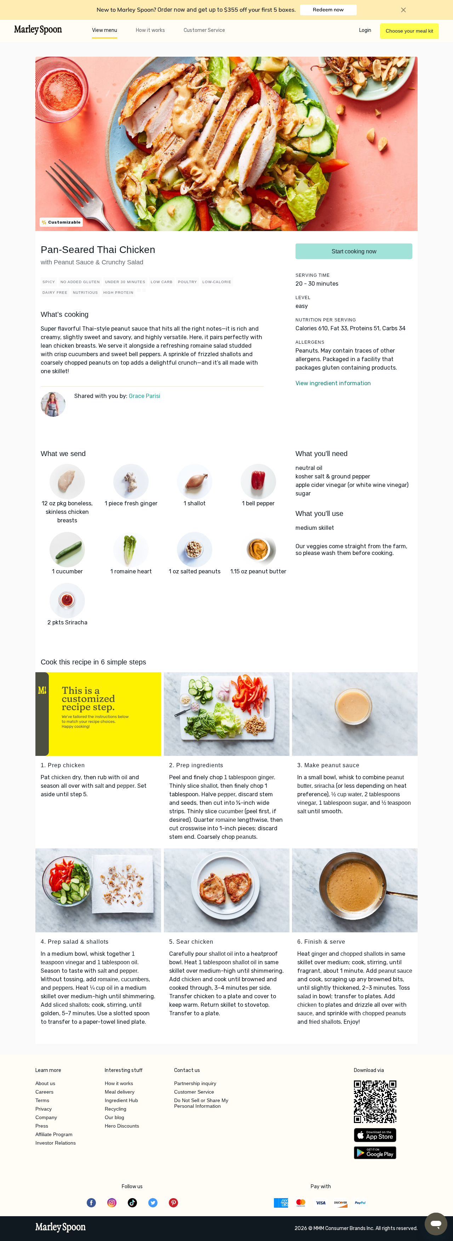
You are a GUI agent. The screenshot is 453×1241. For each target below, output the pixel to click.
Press (41, 1126)
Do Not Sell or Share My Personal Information (201, 1103)
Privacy (43, 1109)
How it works (150, 30)
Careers (44, 1092)
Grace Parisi (144, 396)
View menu (104, 30)
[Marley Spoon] (60, 1228)
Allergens (310, 342)
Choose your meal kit (409, 31)
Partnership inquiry (195, 1083)
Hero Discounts (122, 1126)
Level (303, 297)
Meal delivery (119, 1092)
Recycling (115, 1109)
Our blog (114, 1117)
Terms (42, 1100)
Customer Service (204, 30)
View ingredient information (333, 383)
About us (45, 1083)
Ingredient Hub (121, 1100)
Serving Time (313, 275)
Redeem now (328, 9)
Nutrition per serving (326, 320)
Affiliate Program (54, 1134)
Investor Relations (55, 1143)
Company (46, 1117)
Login (365, 30)
